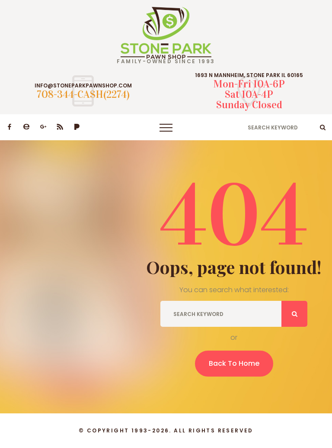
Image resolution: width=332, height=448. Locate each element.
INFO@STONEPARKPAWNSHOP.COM (83, 85)
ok (323, 127)
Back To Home (234, 363)
